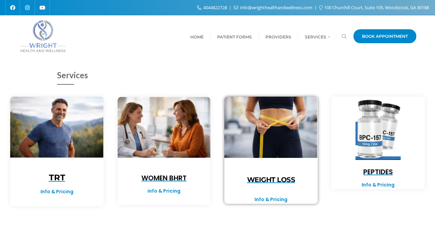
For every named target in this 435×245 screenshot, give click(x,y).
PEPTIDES (378, 172)
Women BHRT (164, 178)
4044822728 (215, 7)
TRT (57, 177)
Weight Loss (271, 180)
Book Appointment (385, 36)
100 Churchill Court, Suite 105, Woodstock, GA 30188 (376, 7)
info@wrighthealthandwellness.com (276, 7)
